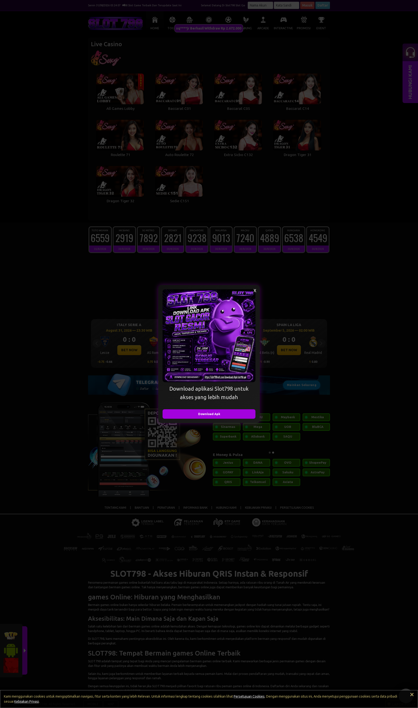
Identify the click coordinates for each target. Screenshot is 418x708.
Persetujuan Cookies (249, 696)
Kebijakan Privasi (26, 701)
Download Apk (209, 414)
